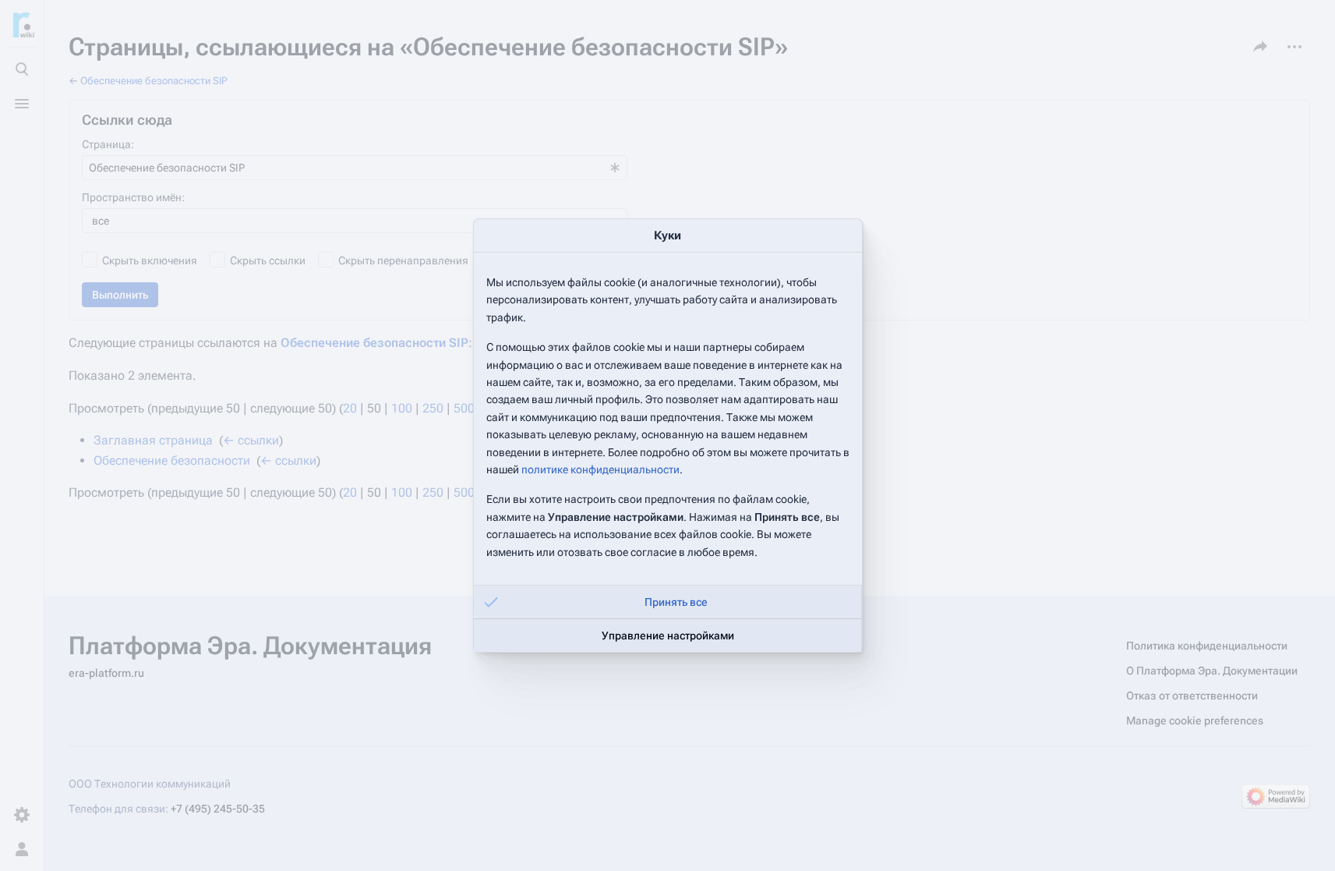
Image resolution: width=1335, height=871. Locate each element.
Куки (667, 235)
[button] (668, 602)
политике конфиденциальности (600, 469)
